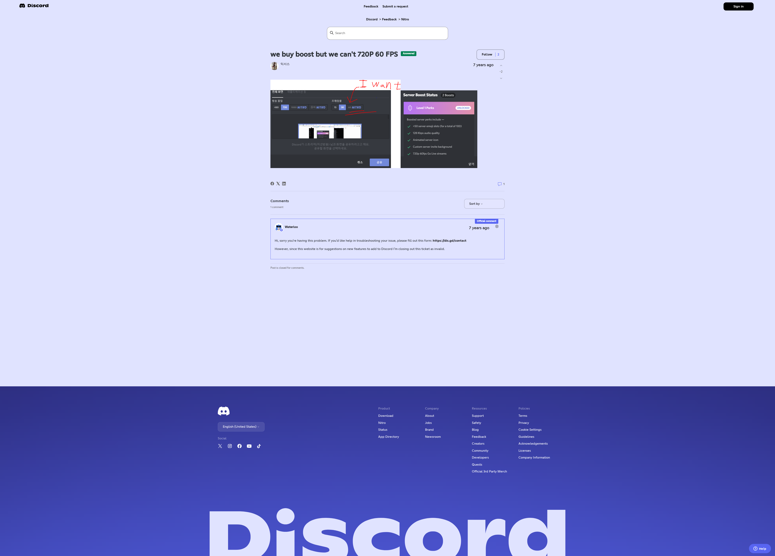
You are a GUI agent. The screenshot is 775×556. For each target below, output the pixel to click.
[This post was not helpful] (501, 78)
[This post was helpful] (501, 65)
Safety (476, 422)
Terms (522, 415)
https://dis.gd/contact (449, 240)
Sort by (475, 203)
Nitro (405, 19)
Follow (487, 54)
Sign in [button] (738, 6)
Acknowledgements (533, 443)
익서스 (285, 64)
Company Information (534, 457)
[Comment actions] (496, 226)
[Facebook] (272, 183)
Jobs (428, 422)
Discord (372, 19)
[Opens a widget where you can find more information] (760, 549)
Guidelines (526, 436)
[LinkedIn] (284, 183)
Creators (478, 443)
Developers (480, 457)
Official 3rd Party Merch (489, 471)
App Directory (388, 436)
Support (478, 415)
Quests (477, 464)
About (429, 415)
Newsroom (433, 436)
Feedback (371, 6)
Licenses (524, 450)
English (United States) (240, 426)
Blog (475, 429)
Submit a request (395, 6)
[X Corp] (278, 183)
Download (385, 415)
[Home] (33, 6)
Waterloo (291, 227)
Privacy (523, 422)
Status (382, 429)
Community (480, 450)
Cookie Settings (529, 429)
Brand (429, 429)
